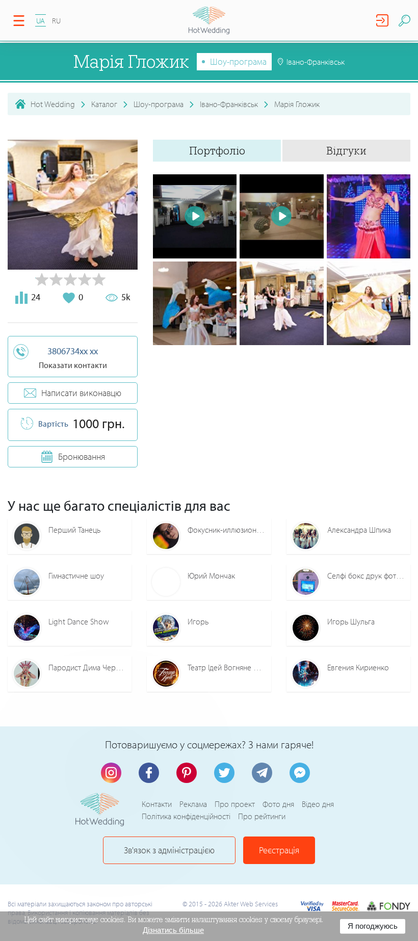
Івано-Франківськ (229, 104)
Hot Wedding (53, 104)
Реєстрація (279, 850)
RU (56, 20)
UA (40, 20)
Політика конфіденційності (186, 816)
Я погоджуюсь (373, 926)
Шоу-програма (238, 61)
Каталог (104, 104)
